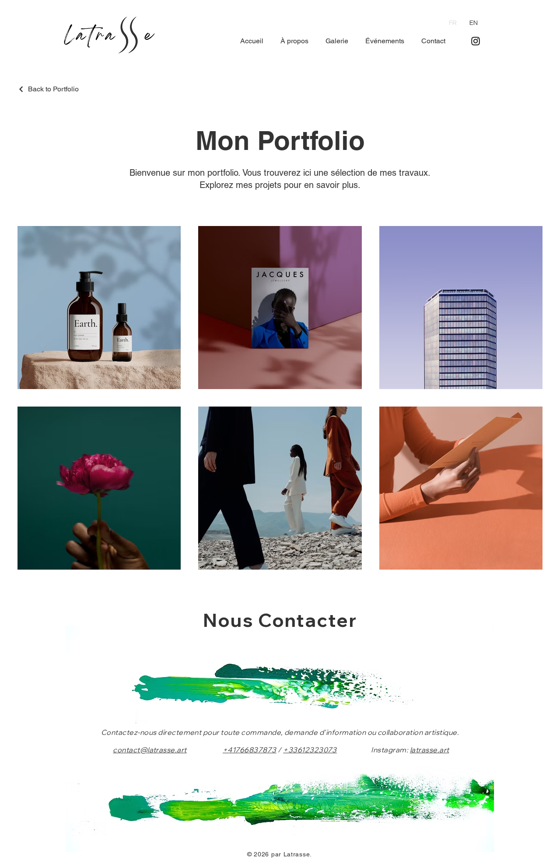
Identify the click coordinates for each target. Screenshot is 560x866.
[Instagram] (475, 41)
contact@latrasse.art (150, 749)
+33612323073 (310, 749)
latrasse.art (429, 749)
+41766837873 (249, 749)
